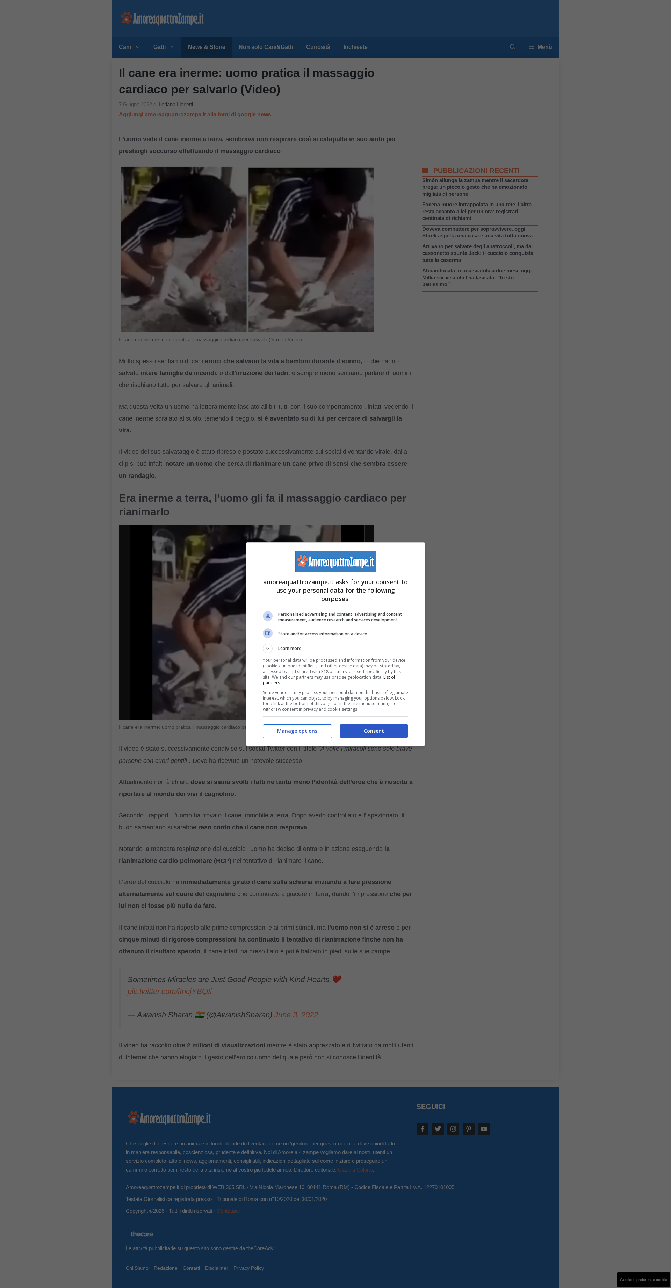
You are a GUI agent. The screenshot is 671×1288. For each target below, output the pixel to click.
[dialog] (335, 644)
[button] (335, 648)
